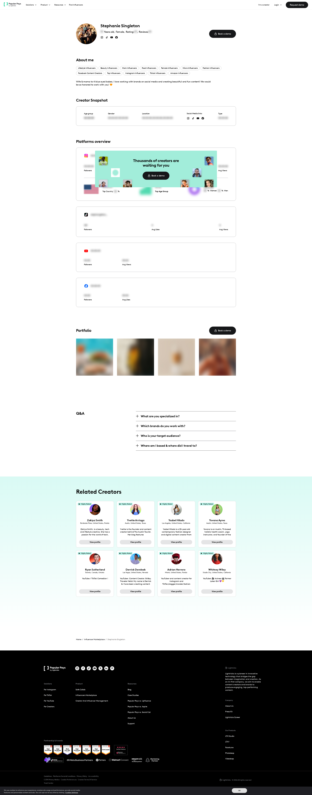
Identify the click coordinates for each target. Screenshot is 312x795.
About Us (132, 718)
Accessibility (93, 776)
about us (229, 706)
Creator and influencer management (92, 701)
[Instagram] (77, 668)
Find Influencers (76, 5)
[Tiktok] (89, 668)
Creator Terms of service (87, 780)
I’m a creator (263, 5)
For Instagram (50, 689)
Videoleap (229, 759)
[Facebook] (83, 668)
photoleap (229, 753)
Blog (129, 689)
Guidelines (48, 776)
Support (131, 723)
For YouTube (49, 701)
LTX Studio (229, 736)
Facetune (229, 747)
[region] (156, 791)
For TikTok (48, 695)
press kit (229, 711)
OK (239, 790)
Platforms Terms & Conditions (64, 776)
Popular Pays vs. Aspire (137, 706)
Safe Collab (80, 689)
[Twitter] (100, 668)
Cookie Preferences (69, 779)
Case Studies (133, 695)
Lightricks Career (232, 717)
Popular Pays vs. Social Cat (139, 712)
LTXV (227, 742)
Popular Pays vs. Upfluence (139, 701)
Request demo (297, 5)
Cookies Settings (71, 792)
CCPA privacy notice (52, 780)
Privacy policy (82, 776)
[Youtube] (95, 668)
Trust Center (48, 783)
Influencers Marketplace (86, 695)
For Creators (49, 706)
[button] (31, 5)
